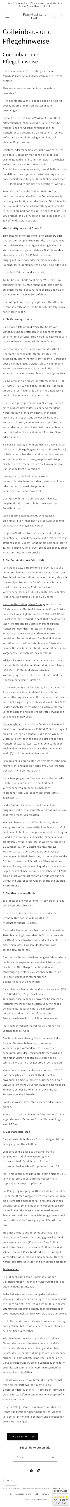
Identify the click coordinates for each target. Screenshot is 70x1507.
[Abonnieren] (53, 1457)
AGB (36, 1494)
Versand (46, 1494)
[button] (7, 16)
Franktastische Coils (20, 1488)
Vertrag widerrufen (23, 1436)
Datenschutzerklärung (20, 1494)
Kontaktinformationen (36, 1499)
